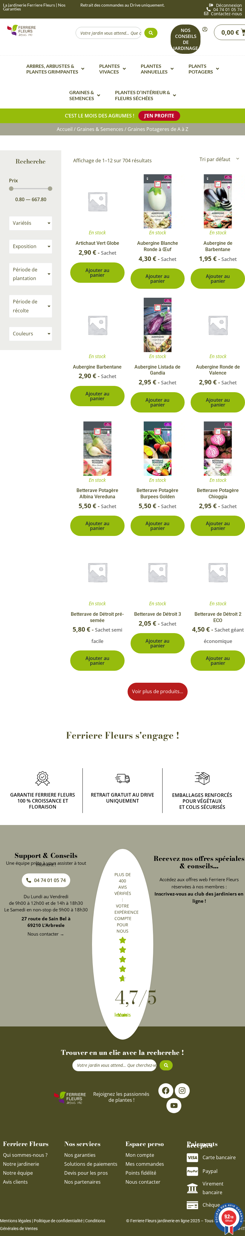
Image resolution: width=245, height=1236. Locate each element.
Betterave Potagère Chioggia (218, 493)
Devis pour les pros (86, 1173)
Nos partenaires (82, 1182)
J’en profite (159, 115)
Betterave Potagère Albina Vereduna (97, 493)
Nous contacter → (45, 934)
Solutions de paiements (90, 1164)
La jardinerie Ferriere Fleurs (29, 4)
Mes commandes (144, 1164)
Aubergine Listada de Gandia (157, 370)
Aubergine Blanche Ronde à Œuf (157, 246)
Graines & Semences (100, 129)
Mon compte (139, 1155)
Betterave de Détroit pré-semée (97, 617)
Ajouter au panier (97, 272)
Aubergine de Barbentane (217, 246)
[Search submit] (150, 33)
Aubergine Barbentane (97, 367)
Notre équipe (18, 1173)
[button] (158, 692)
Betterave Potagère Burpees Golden (157, 493)
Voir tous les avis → (122, 1015)
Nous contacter (142, 1182)
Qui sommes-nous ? (26, 1155)
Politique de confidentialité (58, 1220)
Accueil (65, 129)
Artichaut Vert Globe (97, 243)
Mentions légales (15, 1220)
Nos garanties (80, 1155)
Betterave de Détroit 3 (157, 614)
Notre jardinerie (21, 1164)
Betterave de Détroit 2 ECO (218, 617)
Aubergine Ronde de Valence (218, 370)
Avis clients (15, 1182)
